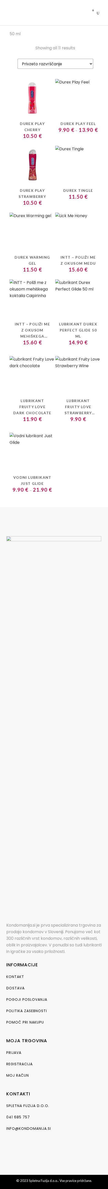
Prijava (13, 1052)
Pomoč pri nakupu (25, 1022)
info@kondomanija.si (28, 1128)
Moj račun (17, 1075)
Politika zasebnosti (26, 1010)
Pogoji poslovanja (26, 999)
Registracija (19, 1064)
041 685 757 (18, 1117)
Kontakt (15, 976)
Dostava (15, 988)
